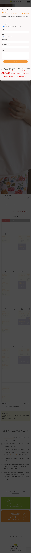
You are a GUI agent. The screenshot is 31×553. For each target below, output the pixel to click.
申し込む (15, 61)
